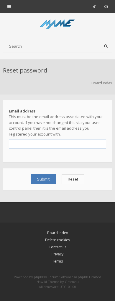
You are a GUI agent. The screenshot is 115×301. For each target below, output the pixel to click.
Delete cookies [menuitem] (57, 239)
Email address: (22, 111)
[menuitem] (106, 6)
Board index (57, 232)
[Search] (106, 46)
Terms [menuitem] (57, 261)
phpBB (39, 277)
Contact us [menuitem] (57, 247)
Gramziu (72, 281)
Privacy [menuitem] (57, 254)
